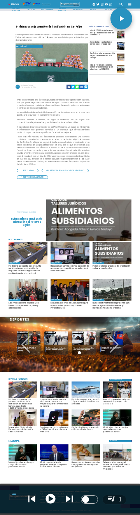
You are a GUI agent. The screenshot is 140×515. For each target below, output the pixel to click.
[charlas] (89, 240)
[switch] (89, 499)
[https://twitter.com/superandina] (97, 6)
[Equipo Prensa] (18, 88)
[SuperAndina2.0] (69, 6)
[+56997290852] (110, 6)
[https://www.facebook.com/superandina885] (94, 6)
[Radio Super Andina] (121, 6)
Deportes (22, 332)
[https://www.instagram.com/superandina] (102, 6)
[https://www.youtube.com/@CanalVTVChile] (106, 6)
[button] (27, 170)
